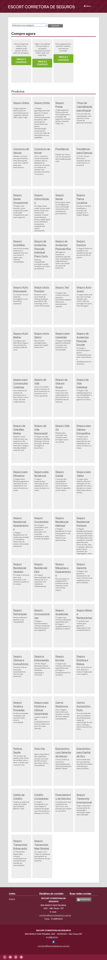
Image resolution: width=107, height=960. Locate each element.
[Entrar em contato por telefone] (5, 956)
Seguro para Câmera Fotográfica (84, 429)
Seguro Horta (42, 102)
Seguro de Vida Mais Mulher (19, 429)
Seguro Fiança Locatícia (82, 199)
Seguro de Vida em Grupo (61, 383)
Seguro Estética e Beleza (82, 660)
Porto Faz (39, 748)
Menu (88, 6)
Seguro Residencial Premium (83, 522)
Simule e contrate (21, 60)
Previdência (62, 149)
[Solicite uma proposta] (16, 956)
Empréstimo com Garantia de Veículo (63, 752)
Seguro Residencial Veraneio (19, 568)
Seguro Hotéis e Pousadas (19, 706)
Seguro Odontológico (41, 199)
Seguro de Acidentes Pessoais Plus (63, 245)
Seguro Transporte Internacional (84, 798)
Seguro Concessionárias (41, 614)
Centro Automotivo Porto (84, 706)
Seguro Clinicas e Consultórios (20, 660)
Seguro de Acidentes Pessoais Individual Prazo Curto (41, 249)
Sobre (12, 899)
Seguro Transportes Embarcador (20, 845)
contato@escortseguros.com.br (55, 915)
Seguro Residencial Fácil (40, 568)
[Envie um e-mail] (10, 956)
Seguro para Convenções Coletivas (20, 383)
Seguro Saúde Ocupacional (20, 199)
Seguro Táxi (62, 287)
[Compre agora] (21, 956)
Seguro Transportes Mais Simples (41, 845)
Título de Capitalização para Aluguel (84, 106)
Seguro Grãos (21, 102)
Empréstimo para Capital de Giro (84, 752)
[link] (83, 899)
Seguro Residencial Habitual (61, 522)
